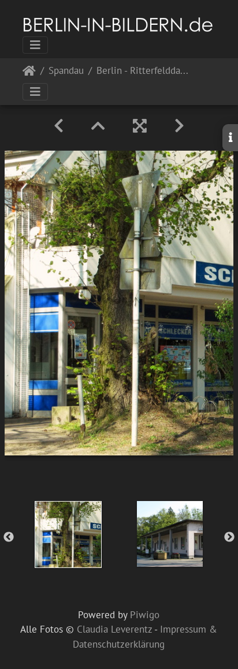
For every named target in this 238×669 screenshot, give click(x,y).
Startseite (29, 73)
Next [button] (229, 537)
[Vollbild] (140, 125)
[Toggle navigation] (35, 45)
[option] (68, 534)
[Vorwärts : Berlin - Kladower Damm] (179, 125)
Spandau (66, 71)
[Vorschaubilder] (98, 125)
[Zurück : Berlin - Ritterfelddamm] (58, 125)
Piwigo (144, 614)
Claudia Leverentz (114, 629)
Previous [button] (8, 537)
